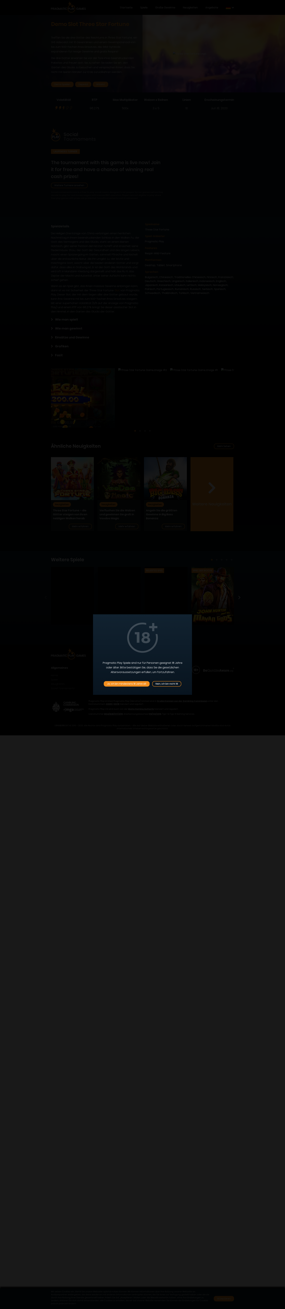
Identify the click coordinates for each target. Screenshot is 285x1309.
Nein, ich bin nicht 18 (167, 683)
